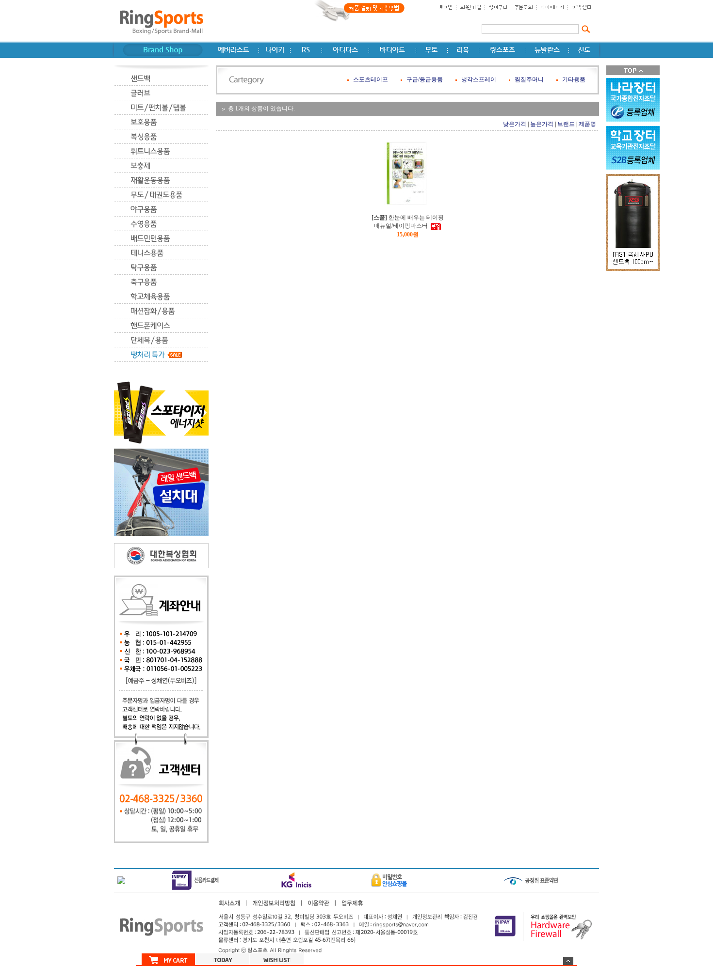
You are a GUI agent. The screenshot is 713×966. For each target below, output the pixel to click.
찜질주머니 (529, 79)
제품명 (587, 124)
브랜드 (566, 124)
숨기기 (568, 961)
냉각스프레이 (478, 79)
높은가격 (541, 124)
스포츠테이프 (370, 79)
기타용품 (573, 79)
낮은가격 (514, 124)
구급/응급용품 (424, 79)
